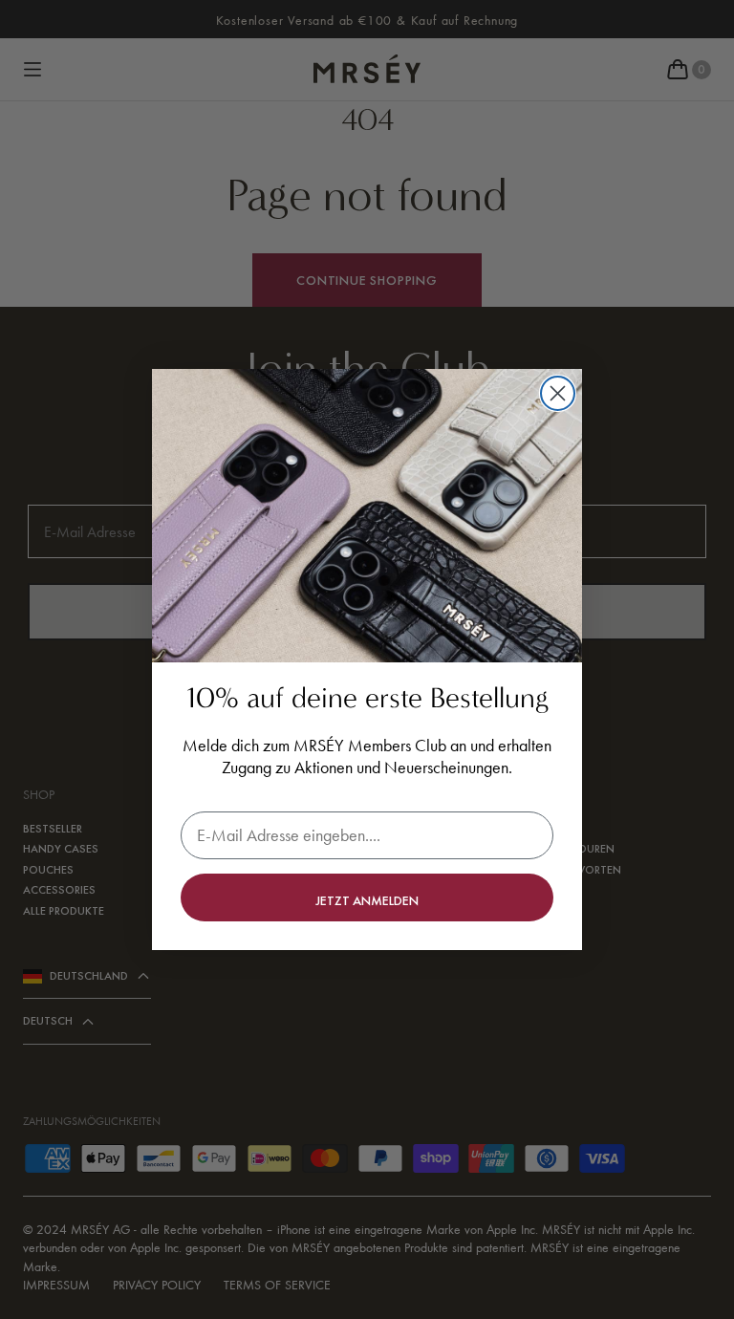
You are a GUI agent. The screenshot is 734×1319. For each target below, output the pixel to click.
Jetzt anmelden (367, 900)
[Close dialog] (557, 393)
